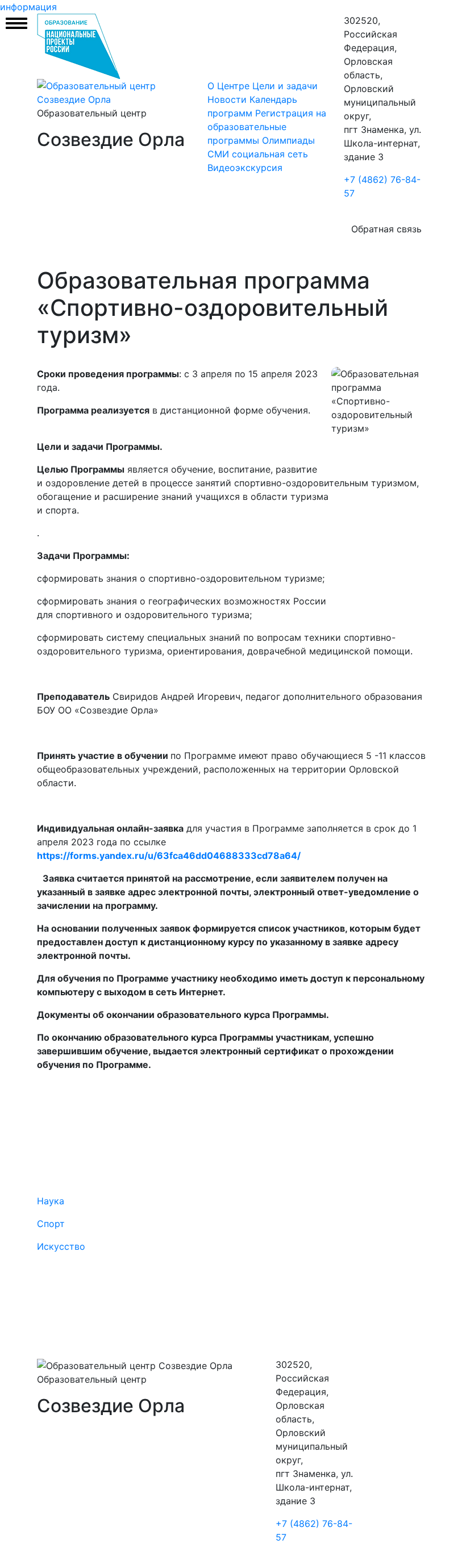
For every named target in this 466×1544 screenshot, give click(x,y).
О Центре (228, 85)
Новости (228, 99)
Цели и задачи (285, 85)
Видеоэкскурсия (244, 167)
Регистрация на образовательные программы (266, 126)
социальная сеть (270, 154)
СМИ (218, 154)
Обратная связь (386, 229)
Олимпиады (288, 140)
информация (28, 6)
